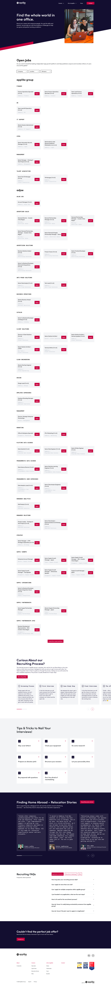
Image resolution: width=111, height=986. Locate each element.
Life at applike (71, 3)
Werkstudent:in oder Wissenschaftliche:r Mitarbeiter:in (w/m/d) (51, 143)
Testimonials (48, 968)
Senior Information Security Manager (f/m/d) (25, 143)
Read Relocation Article (87, 802)
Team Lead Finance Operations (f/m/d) (76, 92)
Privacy (35, 981)
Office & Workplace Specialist (25, 433)
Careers (60, 3)
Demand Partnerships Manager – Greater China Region (78, 218)
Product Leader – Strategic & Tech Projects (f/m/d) (25, 522)
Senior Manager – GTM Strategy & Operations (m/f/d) (26, 541)
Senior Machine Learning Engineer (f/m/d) (51, 467)
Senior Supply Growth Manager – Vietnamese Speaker (51, 571)
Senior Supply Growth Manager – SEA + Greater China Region (78, 559)
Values (47, 965)
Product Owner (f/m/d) (51, 252)
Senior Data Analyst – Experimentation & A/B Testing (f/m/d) (52, 522)
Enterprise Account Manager (25, 559)
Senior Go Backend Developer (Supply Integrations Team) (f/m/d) (25, 589)
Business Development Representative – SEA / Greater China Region (24, 627)
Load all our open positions (55, 641)
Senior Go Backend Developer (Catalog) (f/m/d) (25, 318)
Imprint (29, 981)
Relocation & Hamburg (70, 874)
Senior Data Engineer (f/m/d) (52, 449)
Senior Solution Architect (51, 336)
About (18, 962)
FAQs (32, 973)
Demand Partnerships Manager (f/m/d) (50, 218)
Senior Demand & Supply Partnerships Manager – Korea (53, 233)
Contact (90, 3)
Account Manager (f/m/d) (25, 202)
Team (47, 971)
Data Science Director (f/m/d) (26, 467)
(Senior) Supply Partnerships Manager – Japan (52, 608)
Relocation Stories (35, 971)
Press (81, 3)
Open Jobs (33, 965)
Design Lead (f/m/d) (23, 383)
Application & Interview (57, 874)
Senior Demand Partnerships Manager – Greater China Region (25, 232)
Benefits (48, 973)
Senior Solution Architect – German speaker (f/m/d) (78, 335)
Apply (37, 93)
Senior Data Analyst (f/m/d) (25, 283)
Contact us (20, 939)
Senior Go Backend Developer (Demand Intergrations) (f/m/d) (25, 264)
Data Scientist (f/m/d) (23, 449)
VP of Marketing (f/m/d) (51, 433)
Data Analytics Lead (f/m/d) (25, 485)
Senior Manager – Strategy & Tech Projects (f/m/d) (25, 160)
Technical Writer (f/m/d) (51, 347)
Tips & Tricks (33, 968)
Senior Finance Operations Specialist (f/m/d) (51, 92)
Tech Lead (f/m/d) (49, 283)
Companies (19, 965)
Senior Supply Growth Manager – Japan (50, 559)
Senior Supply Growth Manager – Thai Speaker (24, 571)
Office (79, 874)
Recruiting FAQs (22, 677)
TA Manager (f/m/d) (50, 177)
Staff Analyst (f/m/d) (23, 504)
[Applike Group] (21, 3)
